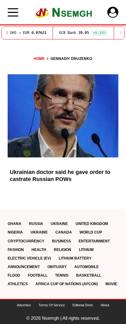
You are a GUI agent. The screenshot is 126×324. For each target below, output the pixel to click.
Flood (14, 275)
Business (61, 241)
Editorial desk (82, 305)
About (105, 305)
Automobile (86, 267)
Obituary (57, 267)
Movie (111, 284)
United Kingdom (92, 224)
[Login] (112, 12)
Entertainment (94, 241)
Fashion (16, 250)
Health (38, 250)
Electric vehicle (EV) (29, 258)
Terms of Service (52, 305)
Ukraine (59, 224)
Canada (63, 232)
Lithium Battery (75, 258)
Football (37, 275)
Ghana (14, 224)
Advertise (24, 305)
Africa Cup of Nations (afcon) (66, 284)
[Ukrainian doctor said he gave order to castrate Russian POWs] (63, 115)
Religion (62, 250)
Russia (36, 224)
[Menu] (13, 12)
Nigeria (15, 232)
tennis (62, 275)
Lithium (86, 250)
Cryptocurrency (26, 241)
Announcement (24, 267)
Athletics (18, 284)
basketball (88, 275)
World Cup (91, 232)
